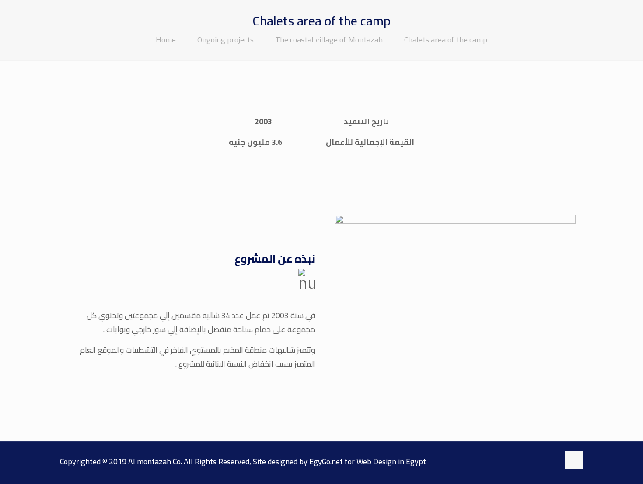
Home (166, 39)
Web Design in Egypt (391, 461)
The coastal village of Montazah (329, 39)
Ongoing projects (225, 39)
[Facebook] (531, 460)
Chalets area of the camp (445, 39)
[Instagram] (548, 460)
